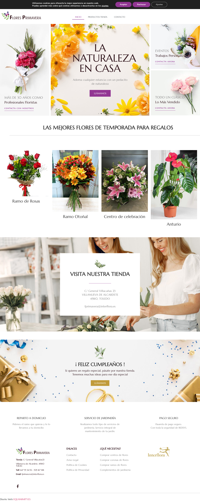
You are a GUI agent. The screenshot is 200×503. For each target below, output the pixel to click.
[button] (54, 70)
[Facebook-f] (17, 486)
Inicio (78, 17)
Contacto (119, 17)
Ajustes (159, 4)
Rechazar (141, 4)
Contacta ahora (165, 61)
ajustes (105, 6)
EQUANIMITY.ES (21, 499)
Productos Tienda (97, 17)
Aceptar (123, 4)
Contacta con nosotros (19, 108)
